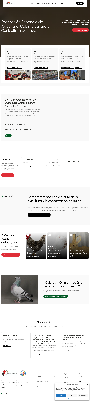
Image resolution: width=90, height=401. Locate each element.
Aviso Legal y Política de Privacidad (40, 399)
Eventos (80, 376)
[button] (87, 384)
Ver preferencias (82, 395)
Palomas (53, 376)
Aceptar (61, 395)
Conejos (53, 378)
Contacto (80, 381)
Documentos (40, 384)
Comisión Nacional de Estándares (69, 374)
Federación (40, 373)
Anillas (38, 386)
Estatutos (39, 376)
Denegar (72, 395)
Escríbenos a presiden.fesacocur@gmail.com (55, 296)
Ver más (8, 135)
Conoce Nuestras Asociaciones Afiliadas (39, 215)
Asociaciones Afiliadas (42, 381)
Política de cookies (71, 398)
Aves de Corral (54, 373)
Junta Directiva (40, 378)
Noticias (80, 373)
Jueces (66, 377)
